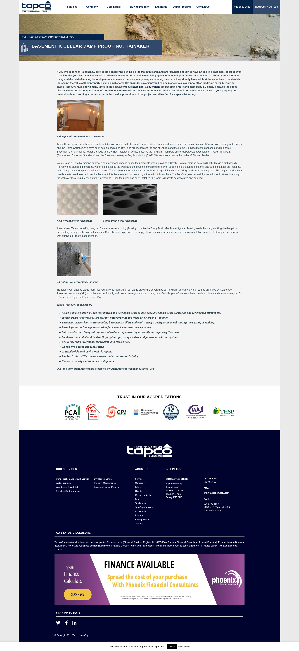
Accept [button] (172, 647)
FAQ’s (138, 487)
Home (23, 37)
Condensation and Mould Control (72, 479)
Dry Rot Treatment (103, 479)
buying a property (134, 71)
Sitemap (139, 523)
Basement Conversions (146, 86)
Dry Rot (113, 151)
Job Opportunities (144, 507)
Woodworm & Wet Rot (67, 487)
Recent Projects (143, 495)
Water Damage (63, 483)
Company (92, 6)
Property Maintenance (105, 483)
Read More (184, 646)
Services (72, 6)
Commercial (114, 6)
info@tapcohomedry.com (216, 492)
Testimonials (141, 503)
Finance (139, 515)
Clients (138, 491)
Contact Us (203, 6)
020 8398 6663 (242, 7)
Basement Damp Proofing (106, 487)
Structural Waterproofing (68, 491)
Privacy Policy (142, 519)
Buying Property (140, 6)
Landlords (161, 6)
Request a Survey (266, 7)
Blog (137, 499)
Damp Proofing (182, 6)
